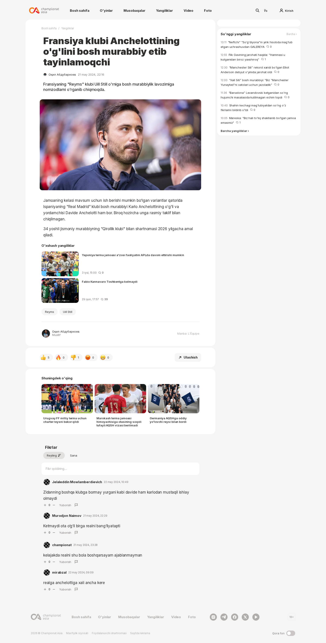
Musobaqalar (134, 10)
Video (188, 10)
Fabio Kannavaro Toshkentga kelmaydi (109, 281)
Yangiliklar (164, 10)
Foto (208, 10)
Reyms (49, 312)
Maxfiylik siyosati (77, 633)
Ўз (265, 10)
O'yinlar (106, 10)
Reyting (52, 455)
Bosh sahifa (79, 10)
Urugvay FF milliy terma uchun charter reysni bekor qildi (64, 419)
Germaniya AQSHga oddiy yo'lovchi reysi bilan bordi (168, 419)
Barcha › (292, 34)
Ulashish (191, 357)
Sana (73, 455)
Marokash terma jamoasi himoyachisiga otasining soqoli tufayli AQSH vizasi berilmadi (118, 421)
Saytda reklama (140, 633)
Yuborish (65, 505)
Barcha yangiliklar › (235, 131)
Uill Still (67, 312)
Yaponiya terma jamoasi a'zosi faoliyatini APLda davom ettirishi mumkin (133, 255)
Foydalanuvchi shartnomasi (109, 633)
